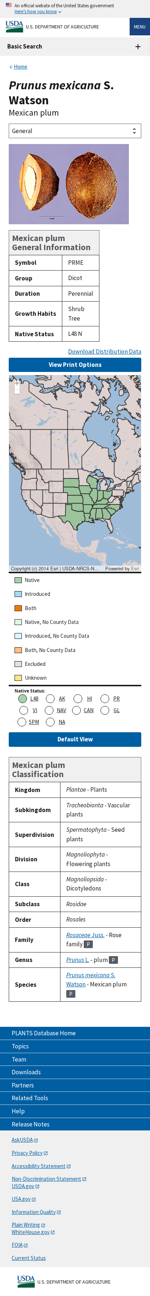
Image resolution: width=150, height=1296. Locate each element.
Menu (140, 26)
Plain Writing (26, 1224)
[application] (75, 473)
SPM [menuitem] (34, 721)
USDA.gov (23, 1186)
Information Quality (34, 1211)
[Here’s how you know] (75, 9)
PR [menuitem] (116, 698)
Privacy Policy (27, 1152)
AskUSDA (22, 1139)
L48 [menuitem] (34, 698)
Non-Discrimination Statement (46, 1178)
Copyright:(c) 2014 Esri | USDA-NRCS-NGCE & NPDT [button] (57, 568)
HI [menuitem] (89, 698)
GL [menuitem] (117, 710)
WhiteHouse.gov (31, 1232)
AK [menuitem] (62, 698)
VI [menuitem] (35, 710)
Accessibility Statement (39, 1166)
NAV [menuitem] (61, 710)
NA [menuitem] (62, 721)
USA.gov (21, 1198)
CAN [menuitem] (89, 710)
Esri (135, 568)
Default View (75, 739)
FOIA (17, 1244)
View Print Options (75, 365)
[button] (17, 384)
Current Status (29, 1257)
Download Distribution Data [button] (104, 351)
